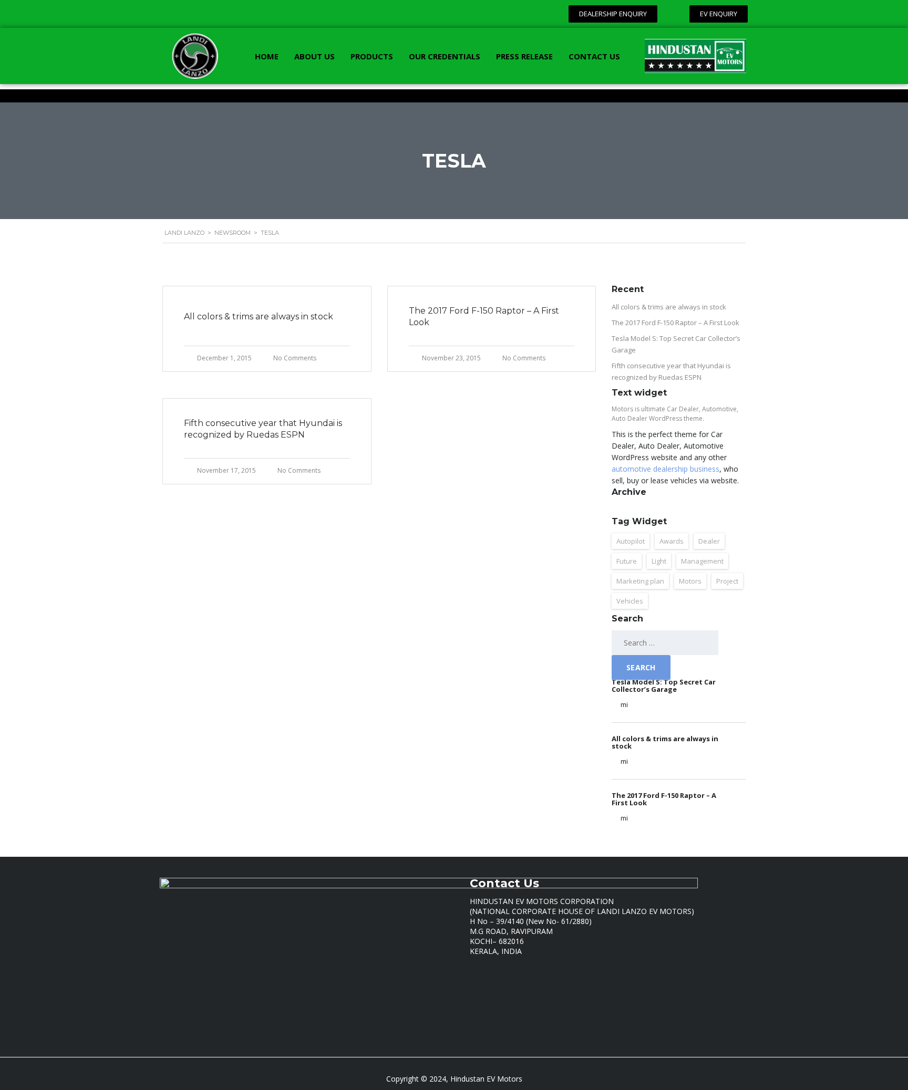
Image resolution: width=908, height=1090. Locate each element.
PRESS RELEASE (524, 56)
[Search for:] (665, 642)
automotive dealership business (665, 469)
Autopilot (630, 541)
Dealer (709, 541)
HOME (266, 56)
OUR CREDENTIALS (444, 56)
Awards (671, 541)
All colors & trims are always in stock (669, 307)
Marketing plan (640, 581)
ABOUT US (314, 56)
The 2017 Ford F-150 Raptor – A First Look (675, 322)
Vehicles (629, 601)
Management (702, 561)
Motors (690, 581)
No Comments (294, 358)
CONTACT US (594, 56)
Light (659, 561)
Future (626, 561)
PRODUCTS (371, 56)
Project (727, 581)
